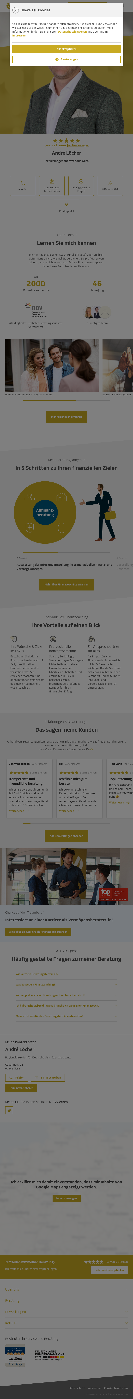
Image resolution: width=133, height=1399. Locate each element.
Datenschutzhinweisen (72, 32)
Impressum (19, 35)
